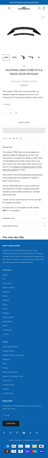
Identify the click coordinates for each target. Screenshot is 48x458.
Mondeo (6, 313)
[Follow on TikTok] (30, 432)
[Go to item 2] (14, 57)
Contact (6, 334)
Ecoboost (6, 292)
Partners (6, 389)
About (5, 275)
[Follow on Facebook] (4, 432)
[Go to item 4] (30, 57)
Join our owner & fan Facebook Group (24, 2)
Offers (5, 326)
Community (7, 330)
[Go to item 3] (22, 57)
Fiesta (5, 304)
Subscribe (10, 423)
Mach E (5, 296)
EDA (24, 66)
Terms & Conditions (10, 372)
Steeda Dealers (9, 351)
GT (4, 279)
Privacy (5, 368)
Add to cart (24, 122)
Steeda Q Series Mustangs (13, 355)
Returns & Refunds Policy (13, 376)
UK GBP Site (8, 393)
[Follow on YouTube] (24, 432)
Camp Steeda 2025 (10, 347)
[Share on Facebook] (10, 138)
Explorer (6, 300)
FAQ (4, 363)
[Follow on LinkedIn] (37, 432)
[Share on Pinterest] (17, 138)
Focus (5, 309)
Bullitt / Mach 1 (9, 287)
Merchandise (8, 321)
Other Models (8, 317)
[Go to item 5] (38, 57)
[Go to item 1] (6, 57)
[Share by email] (21, 138)
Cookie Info (7, 380)
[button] (24, 130)
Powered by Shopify (31, 440)
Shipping (6, 359)
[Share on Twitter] (14, 138)
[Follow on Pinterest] (17, 432)
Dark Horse (7, 283)
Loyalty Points (8, 385)
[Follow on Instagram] (10, 432)
